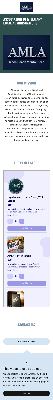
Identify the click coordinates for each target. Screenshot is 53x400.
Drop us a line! (26, 341)
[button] (6, 7)
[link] (26, 7)
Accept (26, 393)
